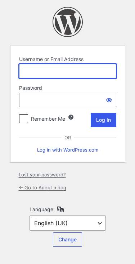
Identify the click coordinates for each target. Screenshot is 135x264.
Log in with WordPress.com (67, 150)
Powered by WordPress (68, 22)
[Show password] (109, 100)
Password (30, 88)
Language (41, 209)
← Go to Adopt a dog (42, 187)
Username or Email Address (51, 59)
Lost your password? (42, 174)
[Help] (71, 117)
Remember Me (48, 119)
